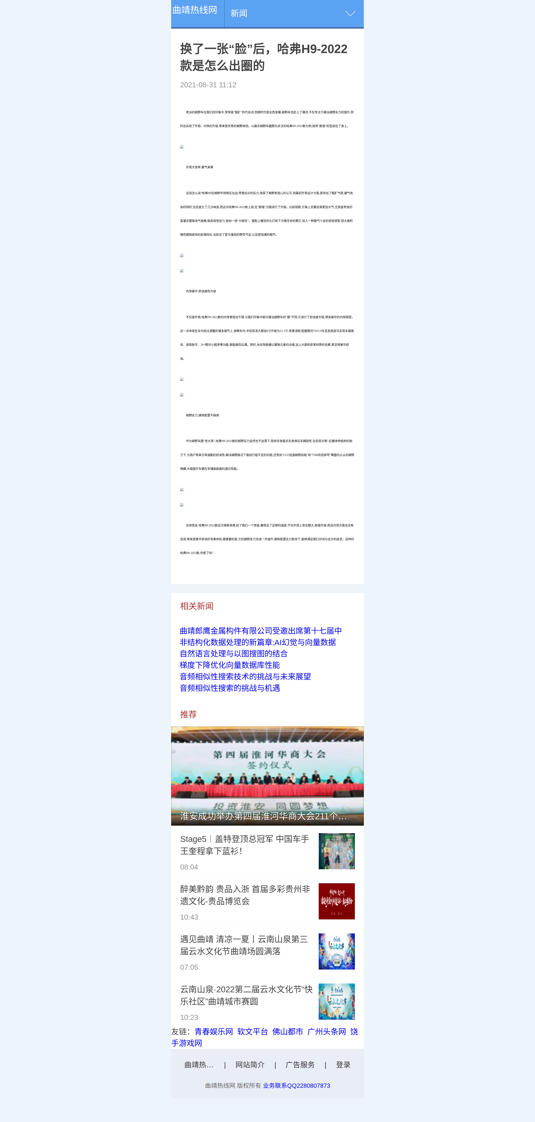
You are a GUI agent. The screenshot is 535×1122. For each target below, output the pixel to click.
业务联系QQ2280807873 (296, 1085)
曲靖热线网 (194, 10)
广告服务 (300, 1065)
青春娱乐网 (213, 1031)
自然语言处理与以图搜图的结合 (234, 653)
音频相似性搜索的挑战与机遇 (230, 688)
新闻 (239, 13)
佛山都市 (287, 1031)
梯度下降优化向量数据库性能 (230, 665)
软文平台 (252, 1031)
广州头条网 (326, 1031)
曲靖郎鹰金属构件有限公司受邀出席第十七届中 (261, 631)
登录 (343, 1065)
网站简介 (250, 1065)
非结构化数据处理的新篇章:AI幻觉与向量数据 (258, 642)
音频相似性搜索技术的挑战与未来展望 (245, 676)
